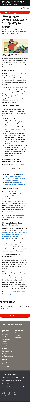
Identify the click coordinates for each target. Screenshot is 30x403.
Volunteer (22, 12)
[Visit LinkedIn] (15, 394)
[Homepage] (4, 8)
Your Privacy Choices (7, 390)
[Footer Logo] (15, 325)
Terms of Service (6, 377)
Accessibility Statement (18, 377)
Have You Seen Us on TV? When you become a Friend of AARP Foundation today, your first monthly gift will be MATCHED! (13, 3)
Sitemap (4, 374)
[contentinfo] (15, 54)
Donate (7, 12)
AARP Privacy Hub (12, 374)
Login (21, 8)
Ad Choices (22, 386)
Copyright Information (7, 383)
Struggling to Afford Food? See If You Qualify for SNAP (14, 21)
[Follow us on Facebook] (4, 394)
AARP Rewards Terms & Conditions (11, 380)
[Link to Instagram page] (9, 394)
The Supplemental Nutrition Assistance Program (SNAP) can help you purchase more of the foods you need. (14, 31)
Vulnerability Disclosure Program (10, 386)
